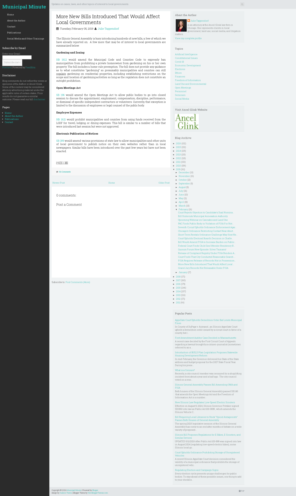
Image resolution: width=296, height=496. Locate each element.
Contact (11, 26)
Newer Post (58, 182)
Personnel (180, 91)
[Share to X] (63, 162)
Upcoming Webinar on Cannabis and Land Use (203, 219)
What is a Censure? (185, 370)
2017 (178, 280)
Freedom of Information (188, 80)
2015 (178, 287)
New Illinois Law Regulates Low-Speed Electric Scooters (205, 402)
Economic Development (188, 65)
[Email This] (57, 162)
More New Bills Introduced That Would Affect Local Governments (108, 19)
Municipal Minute (24, 6)
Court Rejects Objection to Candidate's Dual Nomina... (206, 212)
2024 (178, 150)
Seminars (180, 95)
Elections (180, 69)
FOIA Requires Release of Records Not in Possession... (207, 260)
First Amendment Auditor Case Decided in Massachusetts (205, 337)
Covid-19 (179, 61)
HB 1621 (61, 119)
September (184, 183)
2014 (178, 291)
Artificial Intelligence (186, 54)
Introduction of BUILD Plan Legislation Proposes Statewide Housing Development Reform (206, 354)
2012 (178, 298)
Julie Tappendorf (108, 28)
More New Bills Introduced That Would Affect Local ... (206, 264)
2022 (178, 158)
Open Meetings (183, 87)
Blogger (95, 490)
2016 (178, 284)
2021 (178, 161)
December (184, 172)
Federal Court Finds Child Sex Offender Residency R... (206, 245)
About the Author (16, 20)
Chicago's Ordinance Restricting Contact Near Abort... (206, 231)
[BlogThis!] (60, 162)
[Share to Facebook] (66, 162)
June (181, 194)
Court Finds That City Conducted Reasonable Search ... (206, 256)
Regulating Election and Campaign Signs (196, 470)
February (183, 209)
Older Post (164, 182)
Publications (14, 32)
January (183, 272)
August (182, 187)
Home (10, 14)
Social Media (182, 98)
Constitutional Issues (186, 58)
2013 (178, 295)
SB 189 (60, 140)
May (181, 198)
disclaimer (39, 99)
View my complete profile (188, 38)
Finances (180, 76)
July (181, 190)
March (182, 205)
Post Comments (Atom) (78, 282)
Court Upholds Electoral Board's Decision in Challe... (205, 238)
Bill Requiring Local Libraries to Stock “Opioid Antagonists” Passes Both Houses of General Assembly (206, 419)
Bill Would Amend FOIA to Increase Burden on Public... (207, 242)
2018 (178, 276)
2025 (178, 147)
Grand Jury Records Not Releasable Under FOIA (203, 267)
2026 (178, 143)
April (181, 202)
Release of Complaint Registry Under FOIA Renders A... (207, 253)
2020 (178, 165)
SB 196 (60, 94)
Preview (6, 67)
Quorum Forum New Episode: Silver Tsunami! (202, 249)
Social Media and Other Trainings (25, 38)
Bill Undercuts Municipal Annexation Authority (203, 216)
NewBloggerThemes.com (98, 493)
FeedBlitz (30, 67)
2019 (178, 169)
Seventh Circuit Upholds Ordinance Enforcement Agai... (207, 227)
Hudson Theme (66, 493)
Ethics (178, 72)
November (184, 176)
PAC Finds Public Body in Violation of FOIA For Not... (206, 223)
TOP (242, 491)
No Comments (65, 171)
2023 (178, 154)
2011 (178, 302)
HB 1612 (61, 59)
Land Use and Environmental (190, 83)
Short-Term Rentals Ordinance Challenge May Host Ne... (208, 234)
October (183, 179)
